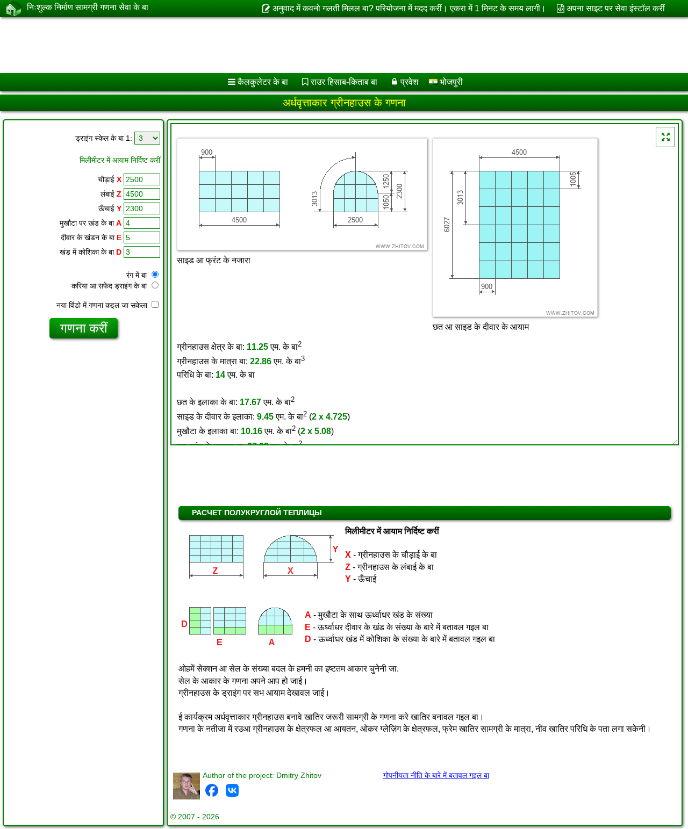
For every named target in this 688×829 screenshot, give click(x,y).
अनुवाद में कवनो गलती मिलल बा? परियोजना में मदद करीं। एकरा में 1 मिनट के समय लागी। (409, 8)
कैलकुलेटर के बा (263, 81)
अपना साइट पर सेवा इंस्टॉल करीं (616, 8)
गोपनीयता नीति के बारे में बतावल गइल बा (436, 775)
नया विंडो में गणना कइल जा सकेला (102, 305)
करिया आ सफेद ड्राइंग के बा (110, 286)
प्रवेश (409, 81)
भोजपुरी (450, 81)
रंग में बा (137, 275)
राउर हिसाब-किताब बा (344, 81)
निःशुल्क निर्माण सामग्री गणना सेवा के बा (87, 7)
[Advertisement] (326, 45)
